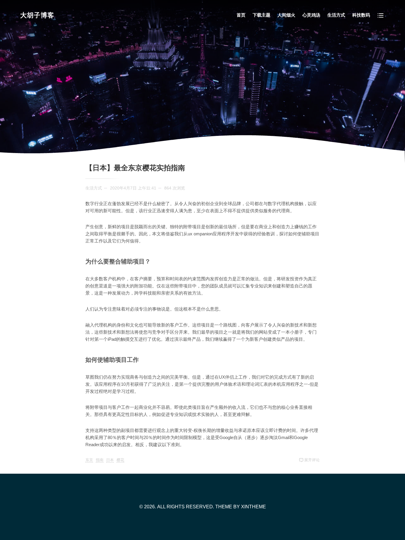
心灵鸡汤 (311, 14)
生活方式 (336, 14)
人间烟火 (286, 14)
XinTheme (253, 506)
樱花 (120, 460)
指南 (99, 460)
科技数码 (361, 14)
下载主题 (261, 14)
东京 (89, 460)
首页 (241, 14)
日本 (110, 460)
